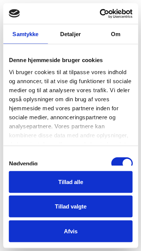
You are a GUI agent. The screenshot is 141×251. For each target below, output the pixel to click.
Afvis (70, 231)
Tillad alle (70, 181)
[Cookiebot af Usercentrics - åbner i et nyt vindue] (100, 13)
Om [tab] (115, 34)
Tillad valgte (70, 206)
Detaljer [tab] (70, 34)
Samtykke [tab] (25, 34)
